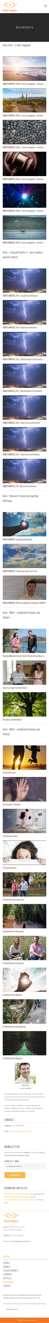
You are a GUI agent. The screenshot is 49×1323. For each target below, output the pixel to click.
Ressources (8, 1282)
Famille (6, 1267)
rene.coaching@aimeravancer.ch (21, 1131)
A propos (7, 1274)
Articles (7, 1278)
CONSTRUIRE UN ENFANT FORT (16, 1197)
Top (24, 1313)
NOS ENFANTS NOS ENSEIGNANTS (17, 1194)
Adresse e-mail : (12, 1161)
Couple (6, 1263)
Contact (7, 1286)
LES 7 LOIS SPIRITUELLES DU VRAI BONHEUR (20, 1200)
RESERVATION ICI (12, 1309)
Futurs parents (10, 1271)
